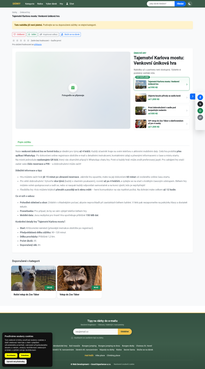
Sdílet (33, 34)
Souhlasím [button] (11, 355)
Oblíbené (20, 34)
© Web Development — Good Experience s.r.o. (91, 364)
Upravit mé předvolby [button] (16, 361)
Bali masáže (74, 346)
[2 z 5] (17, 41)
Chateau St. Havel (144, 346)
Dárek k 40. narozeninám (87, 350)
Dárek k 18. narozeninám (63, 350)
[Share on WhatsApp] (200, 111)
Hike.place (100, 355)
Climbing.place (113, 355)
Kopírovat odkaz (50, 34)
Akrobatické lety (60, 346)
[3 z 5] (20, 41)
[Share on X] (200, 104)
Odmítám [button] (25, 355)
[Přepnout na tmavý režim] (189, 3)
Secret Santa (129, 350)
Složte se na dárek (145, 350)
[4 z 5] (24, 41)
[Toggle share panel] (192, 96)
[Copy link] (200, 117)
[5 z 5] (28, 41)
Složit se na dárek (71, 34)
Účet (71, 4)
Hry (61, 4)
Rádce (40, 4)
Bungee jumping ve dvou (109, 346)
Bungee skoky (128, 346)
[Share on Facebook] (200, 97)
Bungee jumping (89, 346)
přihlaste (38, 44)
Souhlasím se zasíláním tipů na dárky (88, 338)
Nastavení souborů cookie (124, 364)
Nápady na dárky (107, 350)
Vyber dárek (51, 4)
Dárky (16, 3)
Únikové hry (25, 12)
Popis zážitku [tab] (24, 142)
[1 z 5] (13, 41)
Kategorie (29, 4)
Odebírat (125, 331)
